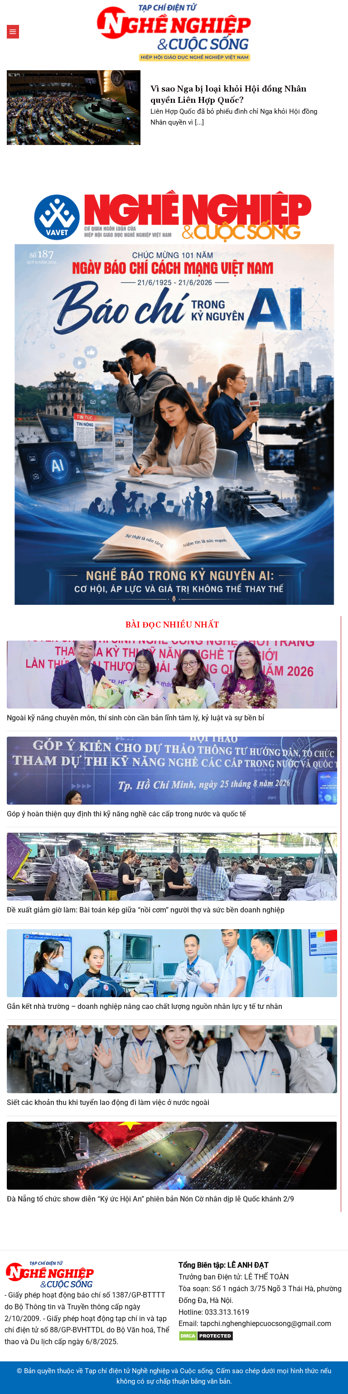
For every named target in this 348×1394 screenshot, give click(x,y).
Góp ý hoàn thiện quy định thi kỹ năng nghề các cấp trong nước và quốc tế (126, 814)
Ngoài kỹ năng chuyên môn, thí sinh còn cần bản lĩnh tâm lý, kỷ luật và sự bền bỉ (135, 718)
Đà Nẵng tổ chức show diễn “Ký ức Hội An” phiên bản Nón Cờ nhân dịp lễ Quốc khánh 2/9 (150, 1199)
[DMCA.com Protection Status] (206, 1335)
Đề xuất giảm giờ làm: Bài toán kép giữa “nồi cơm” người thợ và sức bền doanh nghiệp (146, 910)
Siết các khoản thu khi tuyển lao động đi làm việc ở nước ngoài (108, 1102)
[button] (13, 31)
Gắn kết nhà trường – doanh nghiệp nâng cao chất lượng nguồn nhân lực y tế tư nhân (144, 1006)
